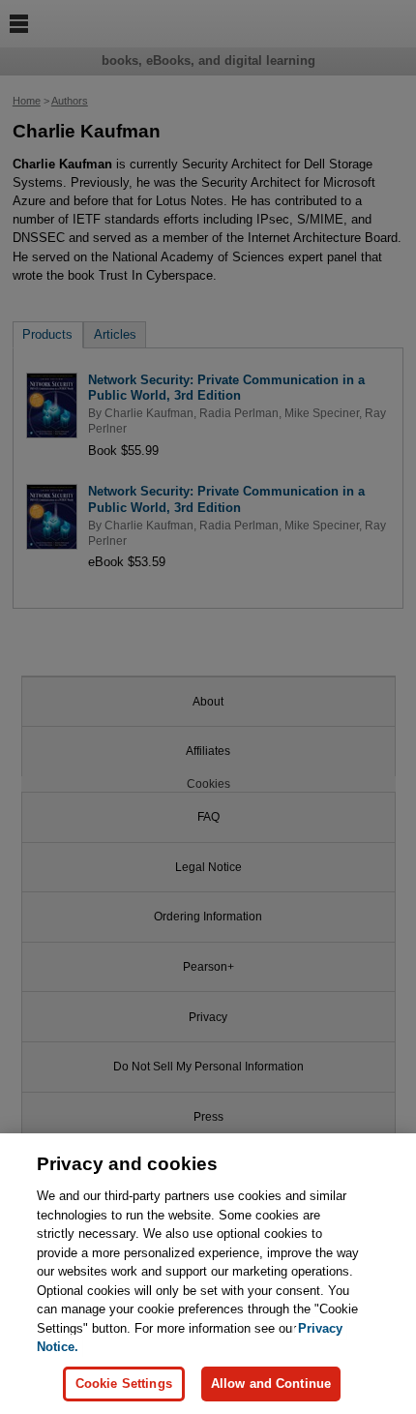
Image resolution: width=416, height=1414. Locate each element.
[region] (208, 1273)
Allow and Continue (271, 1383)
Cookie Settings (123, 1383)
